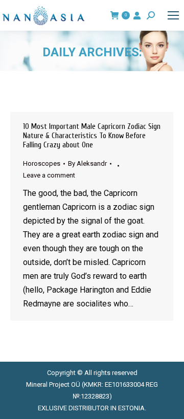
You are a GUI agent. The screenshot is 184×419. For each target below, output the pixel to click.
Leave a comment (49, 175)
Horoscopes (41, 163)
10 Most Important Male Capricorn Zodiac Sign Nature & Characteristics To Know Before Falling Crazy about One (91, 135)
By (87, 163)
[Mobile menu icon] (173, 15)
